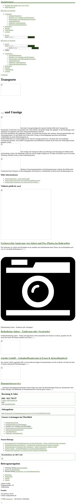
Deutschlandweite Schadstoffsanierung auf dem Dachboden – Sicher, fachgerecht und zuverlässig (35, 443)
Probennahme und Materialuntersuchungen (19, 428)
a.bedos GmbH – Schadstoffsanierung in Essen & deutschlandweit (34, 358)
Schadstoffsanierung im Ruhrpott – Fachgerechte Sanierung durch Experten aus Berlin (32, 445)
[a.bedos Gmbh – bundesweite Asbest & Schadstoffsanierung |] (8, 10)
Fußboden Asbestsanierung (14, 433)
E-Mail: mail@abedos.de (9, 400)
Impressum (8, 475)
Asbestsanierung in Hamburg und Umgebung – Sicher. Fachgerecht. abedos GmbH (31, 447)
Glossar (7, 480)
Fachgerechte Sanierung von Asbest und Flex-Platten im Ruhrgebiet (35, 243)
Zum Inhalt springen (7, 1)
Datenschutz (8, 476)
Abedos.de (9, 499)
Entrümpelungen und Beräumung (16, 424)
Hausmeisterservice (11, 383)
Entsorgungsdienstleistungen (14, 430)
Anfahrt (7, 478)
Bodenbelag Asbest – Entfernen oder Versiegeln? (25, 331)
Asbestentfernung (11, 431)
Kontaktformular (10, 404)
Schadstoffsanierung (12, 422)
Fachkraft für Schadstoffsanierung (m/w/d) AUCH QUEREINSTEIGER (27, 413)
